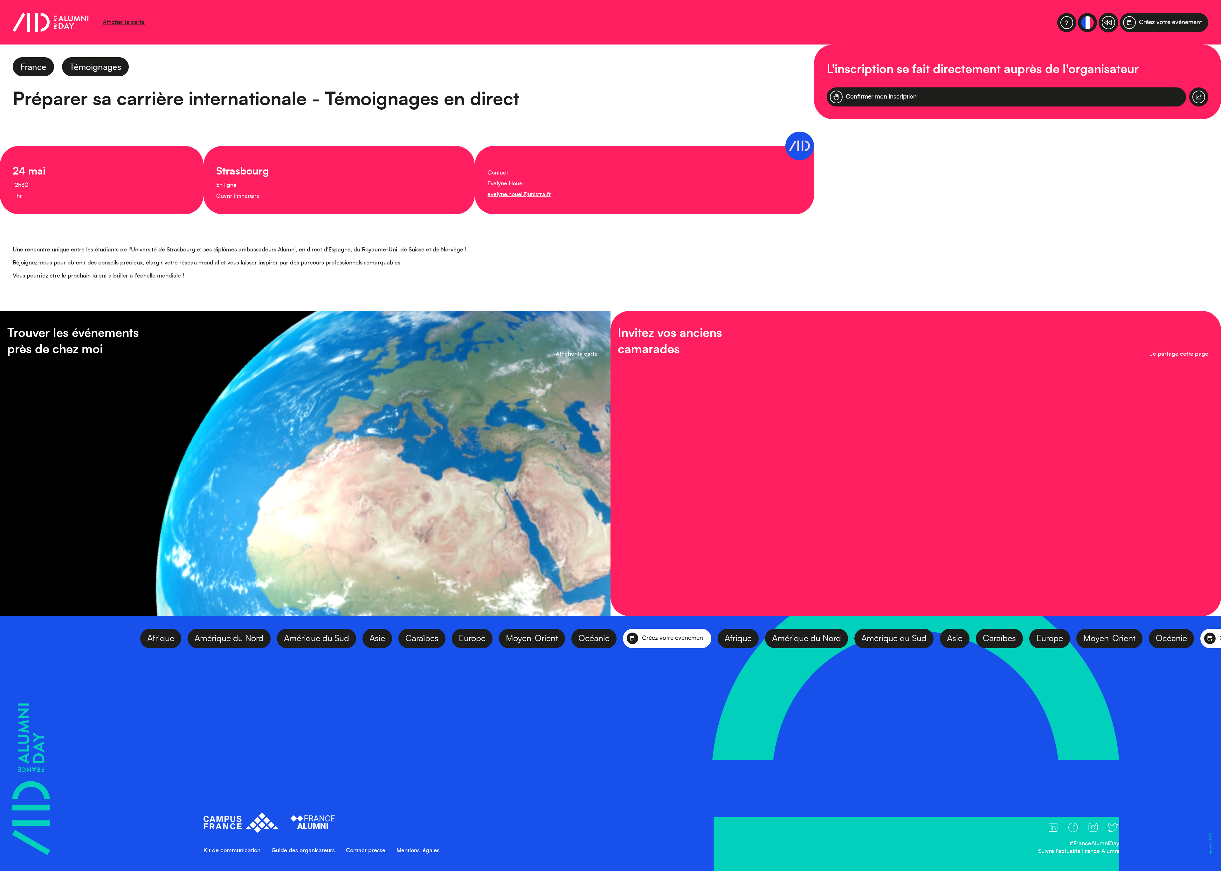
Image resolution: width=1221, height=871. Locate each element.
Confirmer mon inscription (881, 97)
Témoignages (95, 67)
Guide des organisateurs (303, 851)
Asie (303, 638)
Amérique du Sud (242, 638)
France (33, 67)
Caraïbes (347, 638)
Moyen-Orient (457, 638)
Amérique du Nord (154, 638)
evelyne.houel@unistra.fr (519, 194)
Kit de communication (232, 851)
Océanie (519, 638)
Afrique (86, 638)
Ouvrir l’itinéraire (238, 196)
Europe (397, 638)
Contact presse (365, 851)
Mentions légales (418, 851)
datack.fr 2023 (1210, 843)
